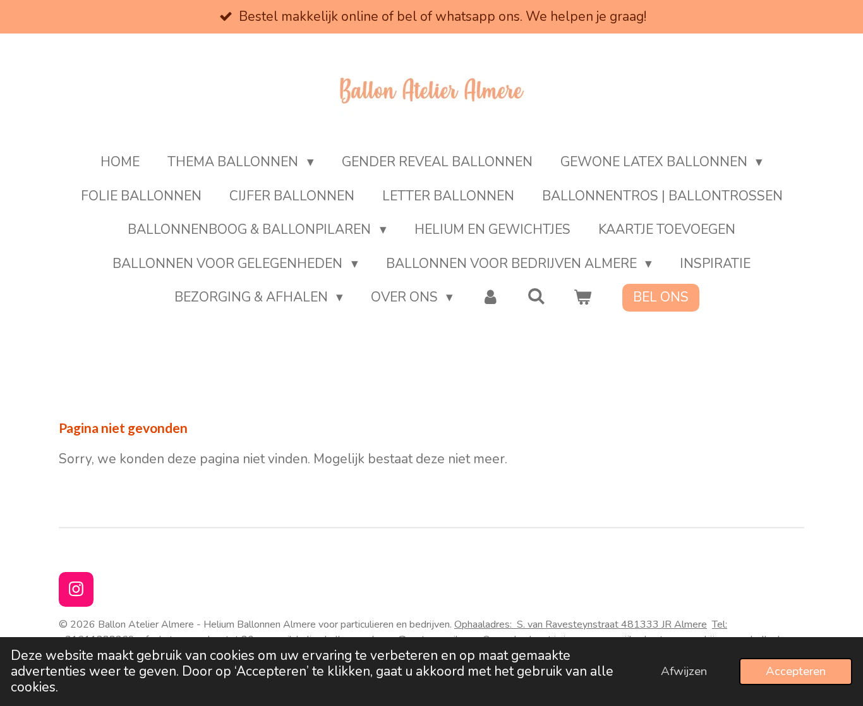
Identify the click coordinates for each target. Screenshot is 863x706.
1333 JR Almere (670, 624)
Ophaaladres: (544, 624)
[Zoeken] (537, 296)
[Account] (490, 298)
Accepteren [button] (796, 671)
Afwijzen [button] (684, 671)
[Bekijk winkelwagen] (583, 298)
